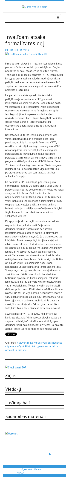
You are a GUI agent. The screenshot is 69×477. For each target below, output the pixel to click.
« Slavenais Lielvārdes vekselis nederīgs (39, 342)
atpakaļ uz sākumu (16, 350)
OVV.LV (20, 472)
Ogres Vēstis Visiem (31, 469)
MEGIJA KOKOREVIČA (17, 50)
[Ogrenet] (11, 433)
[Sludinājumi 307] (15, 367)
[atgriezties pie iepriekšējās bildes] (26, 54)
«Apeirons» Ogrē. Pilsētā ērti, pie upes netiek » (31, 346)
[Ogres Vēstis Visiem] (34, 6)
